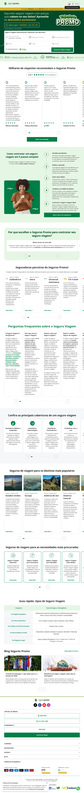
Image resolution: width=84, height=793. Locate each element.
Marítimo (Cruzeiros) (56, 632)
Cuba (7, 365)
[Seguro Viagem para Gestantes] (32, 555)
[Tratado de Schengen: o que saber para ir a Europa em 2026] (22, 671)
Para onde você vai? (14, 36)
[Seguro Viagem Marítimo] (13, 555)
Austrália (15, 364)
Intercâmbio (39, 632)
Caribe (61, 626)
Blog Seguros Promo (71, 651)
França (55, 621)
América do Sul (54, 613)
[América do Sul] (52, 490)
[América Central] (71, 490)
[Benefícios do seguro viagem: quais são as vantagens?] (61, 671)
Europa (47, 615)
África (54, 615)
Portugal (50, 621)
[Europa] (32, 490)
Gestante (47, 632)
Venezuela (8, 358)
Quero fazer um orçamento (62, 215)
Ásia (51, 615)
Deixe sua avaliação (42, 139)
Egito (14, 362)
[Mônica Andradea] (7, 84)
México (71, 621)
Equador (15, 358)
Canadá (44, 621)
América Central (65, 613)
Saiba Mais (9, 310)
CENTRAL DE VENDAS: (11, 711)
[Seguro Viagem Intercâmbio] (71, 555)
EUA (40, 621)
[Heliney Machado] (26, 84)
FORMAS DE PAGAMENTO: (12, 762)
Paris (56, 626)
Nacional (47, 613)
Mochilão (66, 632)
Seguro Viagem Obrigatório (46, 639)
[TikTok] (35, 705)
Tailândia (8, 362)
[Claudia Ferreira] (64, 84)
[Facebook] (40, 705)
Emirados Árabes (10, 360)
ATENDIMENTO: (9, 725)
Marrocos (8, 364)
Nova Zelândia (15, 365)
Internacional (39, 613)
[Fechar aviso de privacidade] (47, 783)
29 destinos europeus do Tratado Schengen (13, 354)
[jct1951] (45, 84)
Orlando (51, 626)
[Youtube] (44, 705)
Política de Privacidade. (36, 789)
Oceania (59, 615)
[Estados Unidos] (13, 490)
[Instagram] (48, 705)
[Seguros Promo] (11, 4)
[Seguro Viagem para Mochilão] (51, 555)
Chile (66, 621)
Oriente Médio (67, 615)
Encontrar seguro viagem (62, 50)
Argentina (17, 356)
